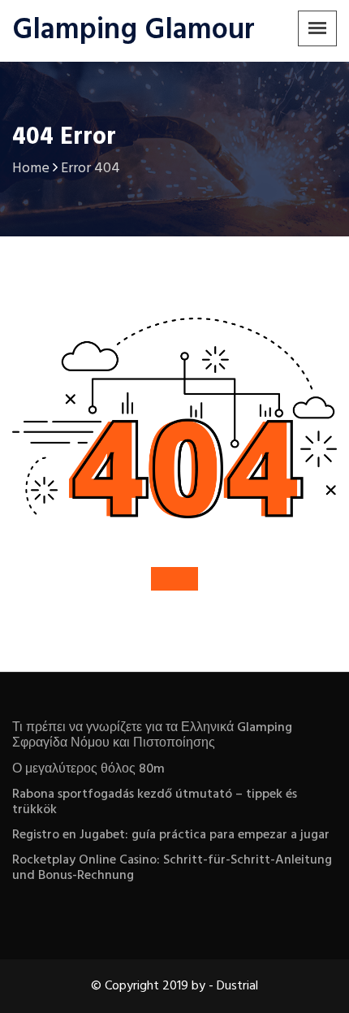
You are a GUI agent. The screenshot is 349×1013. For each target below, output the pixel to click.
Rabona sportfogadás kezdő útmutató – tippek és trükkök (154, 802)
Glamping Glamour (133, 31)
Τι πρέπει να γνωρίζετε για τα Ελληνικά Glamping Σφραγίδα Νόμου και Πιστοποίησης (152, 735)
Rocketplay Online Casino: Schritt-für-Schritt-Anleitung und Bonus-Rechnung (172, 868)
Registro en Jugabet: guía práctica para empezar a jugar (171, 835)
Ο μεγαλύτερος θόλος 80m (88, 769)
